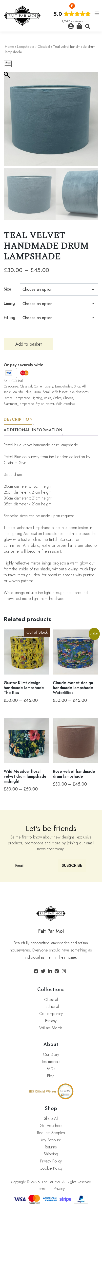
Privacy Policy (51, 1161)
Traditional (51, 1006)
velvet (50, 403)
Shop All (80, 386)
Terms (41, 1188)
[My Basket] (79, 26)
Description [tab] (18, 419)
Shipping (51, 1154)
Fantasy (51, 1021)
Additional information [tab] (33, 430)
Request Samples (51, 1133)
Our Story (51, 1054)
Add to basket (28, 344)
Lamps (8, 397)
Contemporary (43, 386)
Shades (68, 397)
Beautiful (17, 391)
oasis (47, 397)
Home (9, 46)
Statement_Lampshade (19, 403)
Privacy (59, 1188)
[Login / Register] (71, 26)
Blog (51, 1076)
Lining (9, 303)
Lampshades (25, 46)
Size (7, 289)
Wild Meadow (65, 403)
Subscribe (72, 865)
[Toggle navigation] (97, 13)
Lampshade (22, 397)
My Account (51, 1140)
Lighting (37, 397)
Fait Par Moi (51, 1182)
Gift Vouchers (51, 1125)
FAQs (50, 1069)
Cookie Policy (51, 1168)
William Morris (50, 1028)
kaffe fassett (59, 391)
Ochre (57, 397)
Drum (37, 391)
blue (28, 391)
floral (46, 391)
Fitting (9, 317)
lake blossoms (79, 391)
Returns (51, 1147)
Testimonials (50, 1061)
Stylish (40, 403)
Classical (44, 46)
